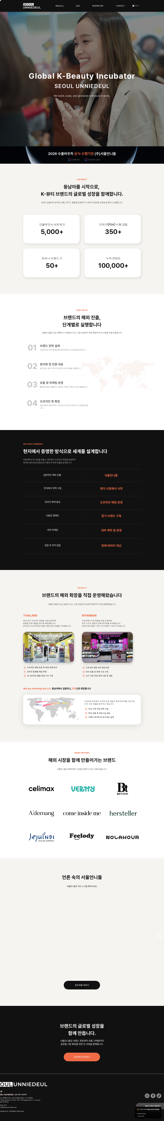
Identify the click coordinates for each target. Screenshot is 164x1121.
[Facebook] (153, 1095)
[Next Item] (159, 936)
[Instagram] (147, 1095)
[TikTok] (159, 1095)
